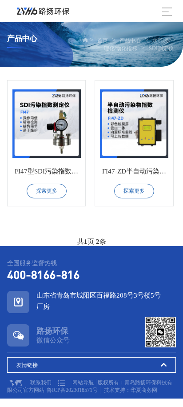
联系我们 (41, 382)
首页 (102, 40)
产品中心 (130, 40)
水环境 (160, 40)
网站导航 (83, 382)
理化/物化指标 (120, 48)
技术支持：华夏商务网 (130, 390)
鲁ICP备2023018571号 (72, 390)
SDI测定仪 (161, 48)
